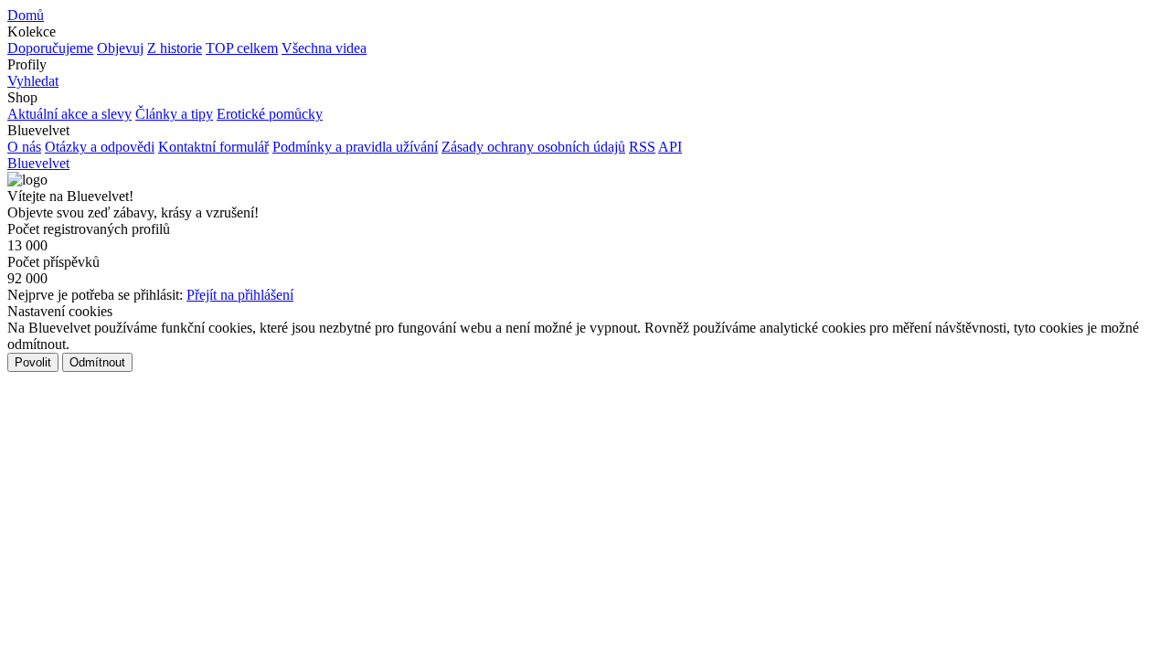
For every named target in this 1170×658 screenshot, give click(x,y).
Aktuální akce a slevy (69, 114)
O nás (24, 146)
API (670, 146)
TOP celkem (242, 48)
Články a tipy (174, 114)
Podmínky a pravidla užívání (355, 146)
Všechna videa (324, 48)
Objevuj (120, 48)
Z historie (174, 48)
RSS (642, 146)
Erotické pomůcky (270, 114)
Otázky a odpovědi (99, 146)
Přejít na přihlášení (239, 294)
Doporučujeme (50, 48)
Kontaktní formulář (213, 146)
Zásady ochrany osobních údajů (533, 146)
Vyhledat (32, 81)
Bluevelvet (38, 163)
